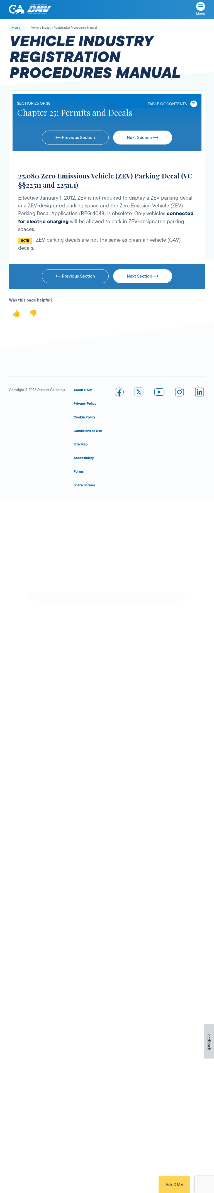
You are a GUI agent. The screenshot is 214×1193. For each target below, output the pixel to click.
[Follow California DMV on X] (139, 393)
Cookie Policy (84, 417)
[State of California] (17, 9)
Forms (79, 472)
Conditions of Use (88, 431)
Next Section (140, 137)
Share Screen (84, 485)
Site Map (81, 444)
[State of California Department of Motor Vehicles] (39, 9)
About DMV (83, 390)
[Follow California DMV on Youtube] (159, 393)
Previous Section (78, 137)
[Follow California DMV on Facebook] (119, 393)
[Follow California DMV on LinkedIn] (199, 393)
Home (16, 28)
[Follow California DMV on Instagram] (179, 393)
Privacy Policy (85, 404)
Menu (200, 14)
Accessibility (84, 458)
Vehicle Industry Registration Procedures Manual (64, 28)
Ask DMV (174, 1184)
